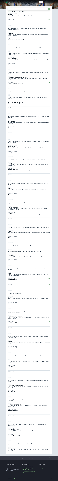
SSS (28, 2)
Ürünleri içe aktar (41, 470)
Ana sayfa (24, 2)
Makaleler (13, 11)
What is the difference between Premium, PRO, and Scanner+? (28, 469)
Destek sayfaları (21, 11)
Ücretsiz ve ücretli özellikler (43, 468)
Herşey (10, 11)
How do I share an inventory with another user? (28, 472)
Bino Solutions (14, 478)
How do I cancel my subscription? (27, 466)
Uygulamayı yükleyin (48, 2)
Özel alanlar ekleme (42, 466)
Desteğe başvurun (34, 2)
